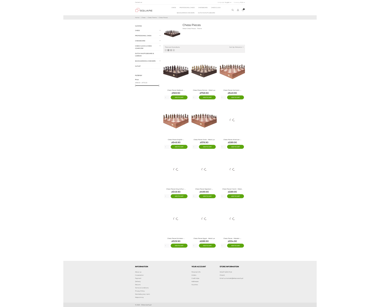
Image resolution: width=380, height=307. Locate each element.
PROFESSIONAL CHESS (187, 7)
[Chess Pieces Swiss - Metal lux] (215, 105)
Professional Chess (143, 36)
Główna (138, 26)
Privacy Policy (140, 291)
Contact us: (138, 2)
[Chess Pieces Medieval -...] (187, 56)
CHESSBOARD (203, 7)
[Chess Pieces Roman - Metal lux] (215, 56)
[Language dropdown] (238, 10)
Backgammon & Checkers (145, 61)
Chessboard (140, 41)
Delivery (138, 281)
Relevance (239, 47)
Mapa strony (139, 297)
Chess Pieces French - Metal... (232, 189)
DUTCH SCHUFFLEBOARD (206, 13)
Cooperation (139, 275)
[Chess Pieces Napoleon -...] (215, 155)
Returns (138, 285)
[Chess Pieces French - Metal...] (243, 155)
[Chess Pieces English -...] (187, 105)
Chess (137, 30)
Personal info (196, 272)
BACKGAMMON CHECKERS (185, 13)
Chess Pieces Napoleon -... (204, 189)
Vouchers (194, 285)
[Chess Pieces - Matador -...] (243, 204)
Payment (138, 278)
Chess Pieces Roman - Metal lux (204, 90)
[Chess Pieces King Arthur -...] (187, 155)
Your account (198, 267)
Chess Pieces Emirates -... (176, 238)
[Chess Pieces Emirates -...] (187, 204)
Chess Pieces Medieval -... (176, 90)
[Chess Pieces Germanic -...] (243, 56)
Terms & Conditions (142, 288)
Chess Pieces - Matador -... (232, 238)
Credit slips (195, 278)
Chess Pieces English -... (176, 139)
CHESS (173, 7)
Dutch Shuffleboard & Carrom (144, 55)
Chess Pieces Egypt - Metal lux (204, 238)
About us (138, 272)
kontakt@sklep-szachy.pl (231, 278)
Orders (193, 275)
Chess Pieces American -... (232, 139)
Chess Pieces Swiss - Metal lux (204, 139)
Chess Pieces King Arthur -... (176, 189)
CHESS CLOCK (215, 7)
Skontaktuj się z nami (142, 294)
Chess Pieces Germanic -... (232, 90)
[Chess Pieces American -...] (243, 105)
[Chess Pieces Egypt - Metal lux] (215, 204)
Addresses (195, 281)
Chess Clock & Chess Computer (143, 47)
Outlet (138, 66)
